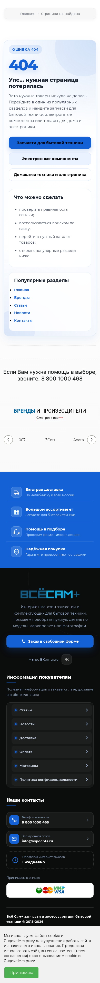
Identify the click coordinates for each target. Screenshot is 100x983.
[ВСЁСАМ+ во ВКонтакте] (67, 659)
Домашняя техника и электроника (50, 174)
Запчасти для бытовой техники (50, 142)
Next (91, 439)
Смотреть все (47, 418)
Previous (8, 439)
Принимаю (21, 972)
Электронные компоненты (50, 158)
